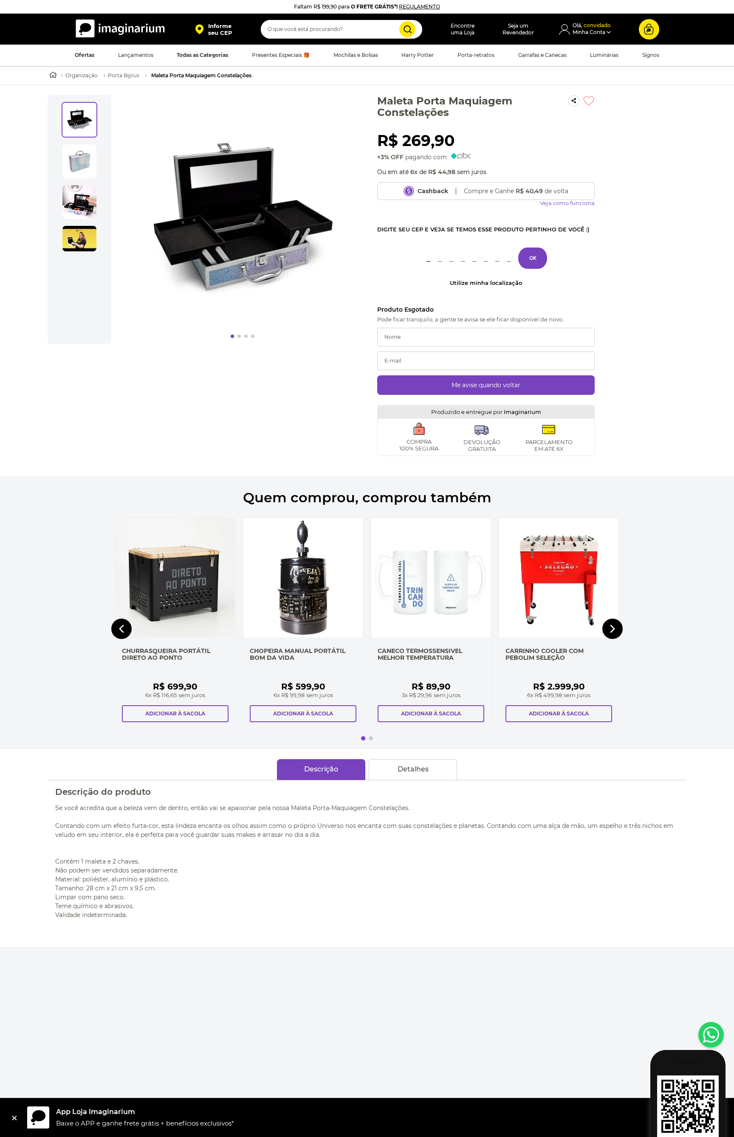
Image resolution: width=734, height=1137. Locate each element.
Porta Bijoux (123, 75)
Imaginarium (522, 411)
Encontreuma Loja (462, 29)
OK (532, 258)
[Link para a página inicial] (53, 75)
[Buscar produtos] (407, 29)
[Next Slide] (612, 629)
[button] (213, 29)
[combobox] (341, 29)
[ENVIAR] (486, 385)
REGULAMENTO (419, 6)
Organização (81, 75)
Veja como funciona (567, 203)
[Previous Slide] (121, 629)
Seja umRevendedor (518, 29)
